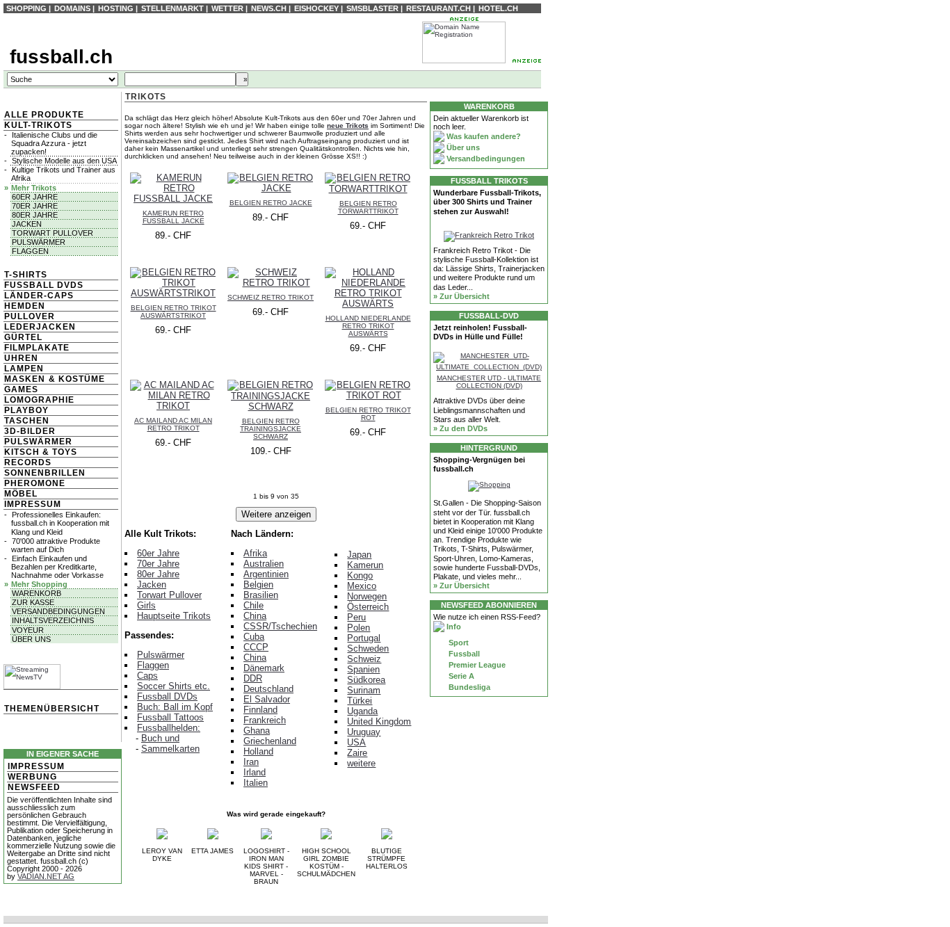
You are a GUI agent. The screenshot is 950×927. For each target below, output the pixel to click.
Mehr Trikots (33, 188)
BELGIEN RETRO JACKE (271, 203)
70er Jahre (35, 206)
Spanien (363, 669)
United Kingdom (379, 721)
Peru (356, 617)
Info (452, 626)
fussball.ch (61, 56)
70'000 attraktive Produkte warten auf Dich (55, 545)
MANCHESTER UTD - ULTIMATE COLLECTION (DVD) (489, 381)
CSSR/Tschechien (280, 626)
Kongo (360, 575)
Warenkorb (36, 593)
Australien (263, 563)
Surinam (363, 690)
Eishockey (316, 8)
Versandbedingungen (58, 611)
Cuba (253, 636)
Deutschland (268, 689)
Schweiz (364, 659)
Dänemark (263, 668)
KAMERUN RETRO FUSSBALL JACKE (173, 217)
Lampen (24, 368)
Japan (359, 554)
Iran (251, 762)
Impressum (32, 504)
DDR (252, 678)
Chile (253, 605)
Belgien (258, 584)
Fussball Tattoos (170, 717)
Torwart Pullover (52, 233)
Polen (358, 627)
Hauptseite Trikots (174, 616)
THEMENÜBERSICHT (51, 709)
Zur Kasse (33, 602)
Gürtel (23, 337)
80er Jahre (35, 215)
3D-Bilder (30, 431)
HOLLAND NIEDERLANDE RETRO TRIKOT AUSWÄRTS (368, 325)
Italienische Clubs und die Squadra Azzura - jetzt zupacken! (54, 143)
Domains (72, 8)
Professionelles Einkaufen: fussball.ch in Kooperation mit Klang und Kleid (60, 522)
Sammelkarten (170, 748)
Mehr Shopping (39, 584)
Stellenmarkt (172, 8)
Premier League (476, 665)
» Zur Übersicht (461, 296)
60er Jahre (35, 197)
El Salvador (266, 699)
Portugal (363, 638)
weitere (361, 763)
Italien (255, 782)
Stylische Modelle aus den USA (64, 160)
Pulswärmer (38, 242)
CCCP (255, 647)
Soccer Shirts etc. (173, 686)
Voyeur (28, 630)
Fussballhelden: (168, 728)
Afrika (255, 553)
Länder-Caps (39, 295)
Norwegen (367, 596)
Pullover (29, 316)
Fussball (463, 654)
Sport (457, 642)
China (254, 616)
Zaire (357, 753)
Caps (147, 675)
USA (356, 742)
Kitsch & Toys (40, 452)
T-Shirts (25, 275)
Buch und (160, 738)
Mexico (361, 586)
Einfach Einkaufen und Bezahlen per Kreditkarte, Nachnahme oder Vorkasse (57, 566)
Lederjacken (40, 327)
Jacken (27, 224)
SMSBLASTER (372, 8)
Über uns (31, 639)
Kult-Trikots (38, 125)
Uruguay (363, 732)
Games (21, 389)
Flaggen (30, 251)
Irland (254, 772)
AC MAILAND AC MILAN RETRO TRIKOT (173, 424)
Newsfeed (34, 787)
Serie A (460, 676)
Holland (258, 751)
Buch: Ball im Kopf (175, 707)
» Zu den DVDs (460, 428)
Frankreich (264, 720)
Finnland (260, 709)
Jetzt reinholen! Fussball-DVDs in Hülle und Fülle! (480, 332)
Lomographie (39, 400)
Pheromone (34, 483)
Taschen (26, 421)
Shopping (26, 8)
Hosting (116, 8)
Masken (24, 379)
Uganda (362, 711)
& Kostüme (75, 379)
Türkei (359, 700)
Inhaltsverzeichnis (53, 620)
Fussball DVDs (43, 285)
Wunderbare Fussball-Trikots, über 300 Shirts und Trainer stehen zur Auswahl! (487, 201)
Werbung (32, 777)
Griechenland (269, 741)
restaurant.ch (438, 8)
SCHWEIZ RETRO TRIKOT (270, 297)
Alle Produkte (44, 115)
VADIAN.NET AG (45, 876)
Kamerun (365, 565)
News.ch (269, 8)
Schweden (368, 648)
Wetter (227, 8)
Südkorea (366, 680)
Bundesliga (468, 687)
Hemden (24, 306)
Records (27, 462)
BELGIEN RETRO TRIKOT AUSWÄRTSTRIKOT (173, 311)
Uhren (21, 358)
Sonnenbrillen (45, 473)
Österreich (368, 607)
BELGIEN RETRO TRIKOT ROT (368, 413)
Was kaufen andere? (482, 136)
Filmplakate (37, 348)
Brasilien (260, 595)
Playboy (26, 410)
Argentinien (266, 574)
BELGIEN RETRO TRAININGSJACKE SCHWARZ (270, 428)
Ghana (256, 730)
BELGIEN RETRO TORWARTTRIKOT (368, 207)
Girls (146, 605)
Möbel (21, 494)
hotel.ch (498, 8)
